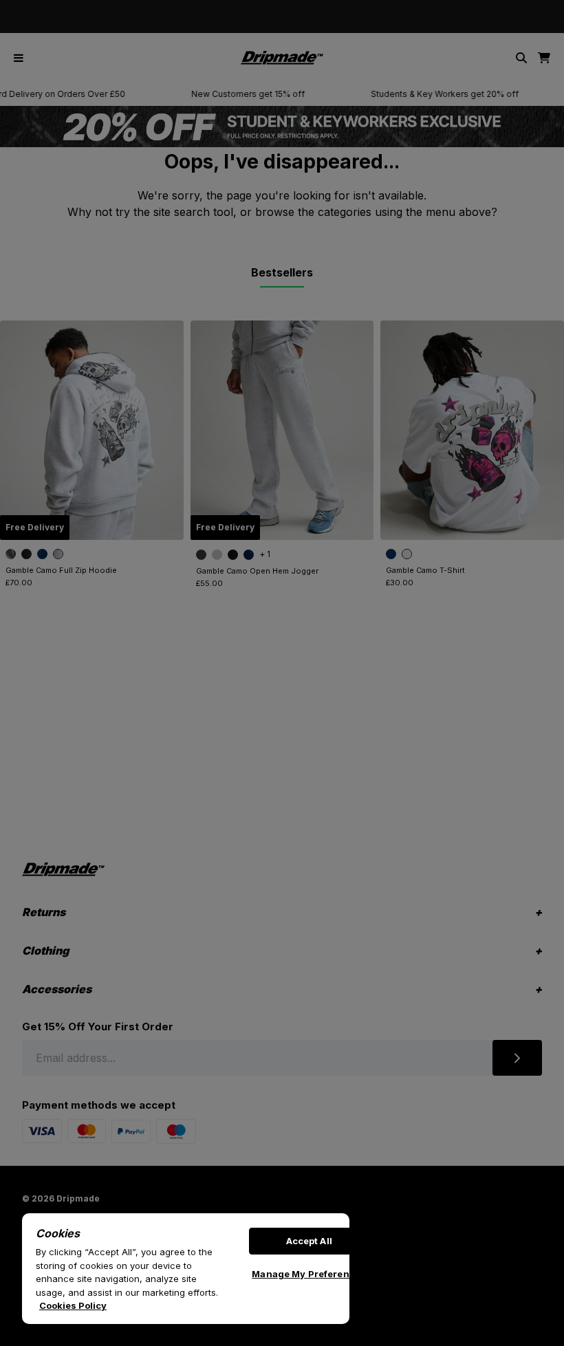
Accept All (309, 1240)
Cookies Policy (73, 1305)
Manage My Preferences (309, 1273)
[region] (185, 1268)
